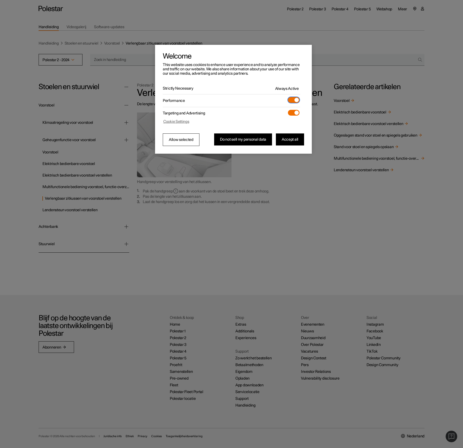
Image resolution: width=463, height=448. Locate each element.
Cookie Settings (176, 122)
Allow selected (181, 140)
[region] (233, 99)
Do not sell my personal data (243, 139)
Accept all (290, 139)
